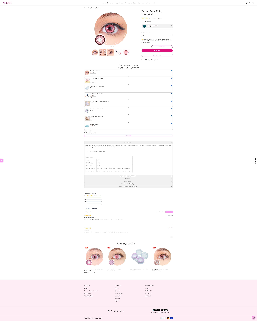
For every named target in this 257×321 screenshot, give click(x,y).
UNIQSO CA (148, 293)
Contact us (147, 3)
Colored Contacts (120, 3)
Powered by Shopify (98, 318)
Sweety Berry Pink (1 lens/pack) (94, 7)
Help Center (117, 301)
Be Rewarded (118, 296)
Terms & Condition (88, 296)
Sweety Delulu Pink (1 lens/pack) (115, 269)
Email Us (117, 288)
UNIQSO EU (148, 296)
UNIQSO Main (148, 291)
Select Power (146, 32)
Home (85, 7)
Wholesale (117, 298)
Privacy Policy (87, 293)
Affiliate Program (119, 293)
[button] (128, 142)
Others (138, 3)
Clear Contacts (128, 3)
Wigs (134, 3)
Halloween (111, 3)
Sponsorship (117, 291)
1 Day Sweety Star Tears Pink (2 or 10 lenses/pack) (93, 269)
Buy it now (157, 50)
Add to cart (162, 47)
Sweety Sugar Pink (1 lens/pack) (160, 269)
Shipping (86, 288)
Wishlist (153, 3)
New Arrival (105, 3)
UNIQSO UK (90, 318)
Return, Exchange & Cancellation (91, 291)
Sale (143, 3)
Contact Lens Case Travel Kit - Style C (139, 269)
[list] (111, 29)
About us (147, 288)
